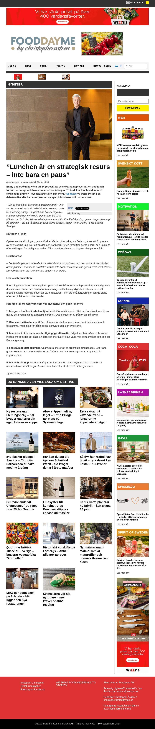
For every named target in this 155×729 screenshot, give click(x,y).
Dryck (60, 66)
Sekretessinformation (109, 723)
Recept (79, 66)
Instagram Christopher (32, 682)
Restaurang (102, 66)
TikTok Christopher (30, 686)
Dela (70, 208)
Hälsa (12, 66)
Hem (28, 66)
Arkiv (43, 66)
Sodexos (71, 193)
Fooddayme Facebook (32, 689)
